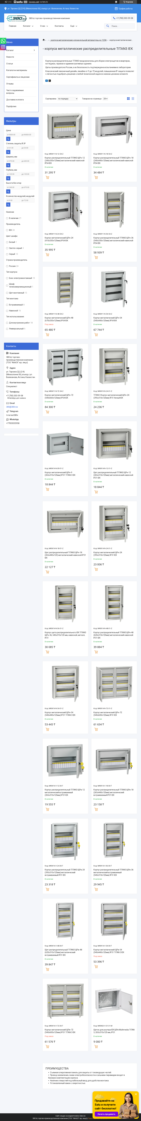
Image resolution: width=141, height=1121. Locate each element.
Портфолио (11, 106)
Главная (12, 26)
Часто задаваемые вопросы (15, 91)
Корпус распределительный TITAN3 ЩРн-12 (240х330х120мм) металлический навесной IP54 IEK (65, 160)
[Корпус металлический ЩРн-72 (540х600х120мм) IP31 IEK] (114, 683)
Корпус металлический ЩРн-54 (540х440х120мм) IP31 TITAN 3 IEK (60, 713)
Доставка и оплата (15, 100)
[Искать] (108, 26)
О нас (42, 26)
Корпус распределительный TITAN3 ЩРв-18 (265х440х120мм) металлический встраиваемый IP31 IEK (113, 792)
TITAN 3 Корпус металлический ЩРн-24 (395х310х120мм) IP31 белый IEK (111, 396)
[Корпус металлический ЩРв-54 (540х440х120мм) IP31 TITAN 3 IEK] (114, 921)
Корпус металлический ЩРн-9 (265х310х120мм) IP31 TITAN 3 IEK (60, 473)
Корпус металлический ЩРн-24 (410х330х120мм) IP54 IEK (59, 239)
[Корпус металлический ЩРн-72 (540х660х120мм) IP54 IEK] (65, 366)
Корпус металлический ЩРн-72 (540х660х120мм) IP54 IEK (59, 396)
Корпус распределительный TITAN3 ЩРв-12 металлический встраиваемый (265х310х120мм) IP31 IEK (65, 792)
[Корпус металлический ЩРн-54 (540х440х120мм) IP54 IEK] (114, 289)
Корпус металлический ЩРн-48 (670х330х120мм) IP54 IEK (59, 319)
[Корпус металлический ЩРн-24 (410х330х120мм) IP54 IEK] (65, 209)
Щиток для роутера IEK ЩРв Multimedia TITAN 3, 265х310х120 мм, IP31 (114, 1031)
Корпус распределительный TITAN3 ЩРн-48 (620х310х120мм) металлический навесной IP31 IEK (113, 635)
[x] (50, 81)
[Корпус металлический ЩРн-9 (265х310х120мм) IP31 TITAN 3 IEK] (65, 443)
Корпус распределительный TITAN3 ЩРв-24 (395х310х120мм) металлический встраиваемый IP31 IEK (65, 872)
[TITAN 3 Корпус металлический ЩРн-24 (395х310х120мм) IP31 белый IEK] (114, 366)
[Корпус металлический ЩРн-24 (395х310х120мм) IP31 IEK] (114, 523)
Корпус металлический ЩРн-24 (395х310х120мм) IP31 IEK (107, 553)
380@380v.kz (12, 407)
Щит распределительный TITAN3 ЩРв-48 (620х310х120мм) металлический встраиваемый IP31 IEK (63, 952)
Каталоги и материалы (16, 70)
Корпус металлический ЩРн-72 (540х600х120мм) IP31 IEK (107, 713)
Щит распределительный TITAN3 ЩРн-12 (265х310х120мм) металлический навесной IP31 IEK (113, 475)
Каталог (27, 26)
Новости (10, 57)
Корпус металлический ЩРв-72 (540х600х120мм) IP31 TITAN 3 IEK (60, 1031)
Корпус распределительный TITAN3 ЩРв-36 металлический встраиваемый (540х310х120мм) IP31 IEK (113, 872)
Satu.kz (83, 1116)
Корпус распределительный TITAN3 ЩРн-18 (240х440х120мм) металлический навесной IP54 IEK (113, 160)
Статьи (9, 64)
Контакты (59, 26)
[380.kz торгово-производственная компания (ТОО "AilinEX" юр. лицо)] (16, 18)
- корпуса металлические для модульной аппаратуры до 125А (78, 40)
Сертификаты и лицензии (17, 77)
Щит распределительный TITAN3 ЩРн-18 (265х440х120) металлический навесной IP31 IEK (65, 555)
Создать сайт (34, 2)
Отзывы (9, 84)
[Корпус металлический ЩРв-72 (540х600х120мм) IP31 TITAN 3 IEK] (65, 1001)
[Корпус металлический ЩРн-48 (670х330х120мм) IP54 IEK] (65, 289)
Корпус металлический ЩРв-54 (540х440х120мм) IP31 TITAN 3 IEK (108, 951)
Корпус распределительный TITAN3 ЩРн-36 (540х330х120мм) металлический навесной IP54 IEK (113, 240)
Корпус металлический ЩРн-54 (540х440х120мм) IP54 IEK (107, 319)
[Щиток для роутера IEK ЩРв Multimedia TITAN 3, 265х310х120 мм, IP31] (114, 1001)
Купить (47, 177)
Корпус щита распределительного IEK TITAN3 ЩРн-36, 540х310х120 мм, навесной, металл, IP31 (65, 635)
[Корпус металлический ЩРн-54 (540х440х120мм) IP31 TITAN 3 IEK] (65, 683)
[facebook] (46, 81)
